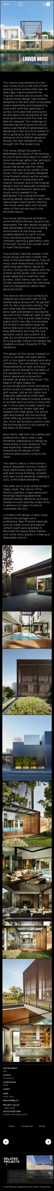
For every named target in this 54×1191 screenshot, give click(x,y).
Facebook (27, 1126)
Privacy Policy (45, 1187)
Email (42, 1126)
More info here (27, 1176)
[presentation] (6, 1164)
